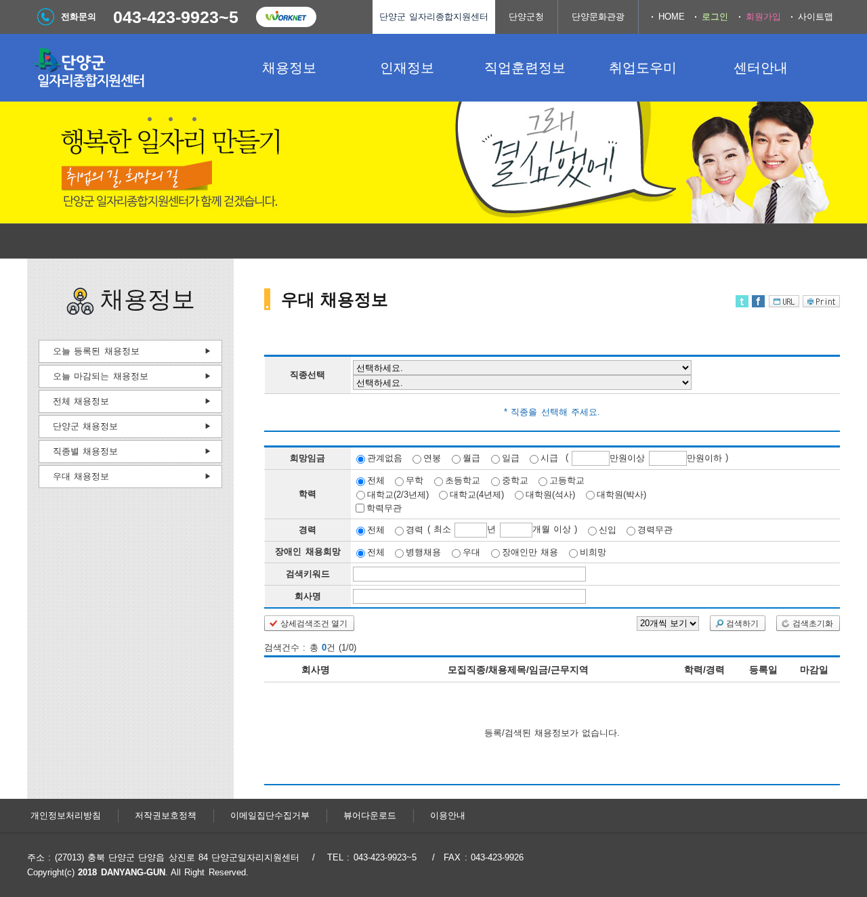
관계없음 (384, 458)
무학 (414, 480)
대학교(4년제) (477, 494)
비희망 (593, 552)
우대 (471, 552)
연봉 (432, 458)
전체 (376, 480)
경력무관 (655, 530)
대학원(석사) (550, 494)
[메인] (128, 68)
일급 (511, 458)
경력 (414, 530)
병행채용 (423, 552)
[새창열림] (285, 17)
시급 (549, 458)
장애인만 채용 (530, 552)
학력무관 (384, 508)
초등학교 (462, 480)
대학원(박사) (621, 494)
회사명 (308, 596)
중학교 (515, 480)
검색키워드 (308, 574)
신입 (607, 530)
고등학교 (567, 480)
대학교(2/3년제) (398, 494)
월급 (471, 458)
